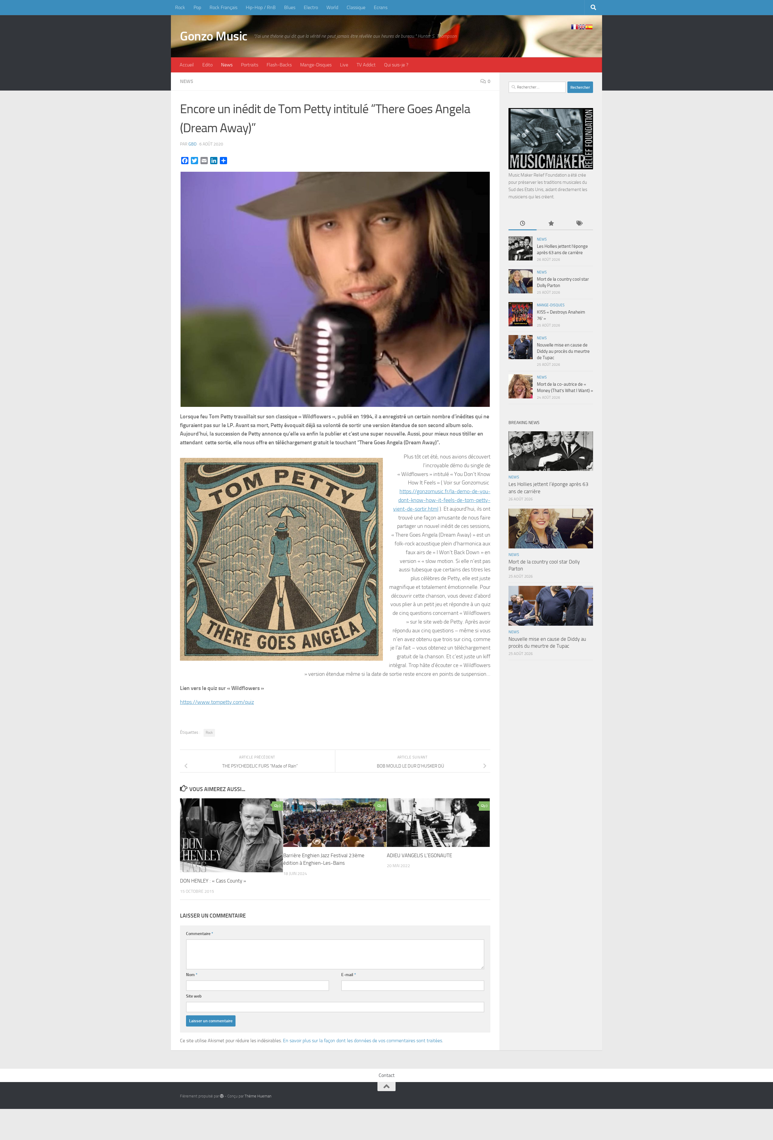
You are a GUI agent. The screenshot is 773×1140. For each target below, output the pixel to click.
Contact (387, 1075)
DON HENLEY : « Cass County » (213, 881)
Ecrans (380, 7)
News (227, 65)
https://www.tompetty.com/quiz (217, 702)
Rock (180, 7)
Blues (289, 7)
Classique (356, 7)
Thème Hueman (258, 1096)
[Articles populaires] (551, 223)
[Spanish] (589, 26)
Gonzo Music (214, 36)
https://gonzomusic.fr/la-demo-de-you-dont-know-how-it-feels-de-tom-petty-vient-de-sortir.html (441, 500)
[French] (574, 26)
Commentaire (199, 933)
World (332, 7)
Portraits (249, 65)
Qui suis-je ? (396, 65)
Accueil (187, 65)
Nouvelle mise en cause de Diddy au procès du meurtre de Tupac (563, 351)
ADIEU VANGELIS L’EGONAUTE (419, 855)
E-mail (348, 974)
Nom (191, 974)
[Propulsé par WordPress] (222, 1096)
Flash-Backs (279, 65)
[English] (582, 26)
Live (344, 65)
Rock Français (223, 7)
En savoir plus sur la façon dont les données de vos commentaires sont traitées (362, 1040)
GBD (192, 144)
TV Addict (366, 65)
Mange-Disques (316, 65)
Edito (207, 65)
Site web (194, 996)
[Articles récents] (522, 223)
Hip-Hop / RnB (261, 7)
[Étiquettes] (579, 223)
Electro (311, 7)
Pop (197, 7)
